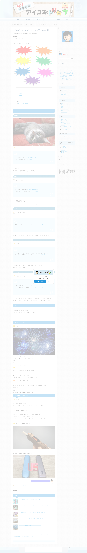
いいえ (49, 281)
